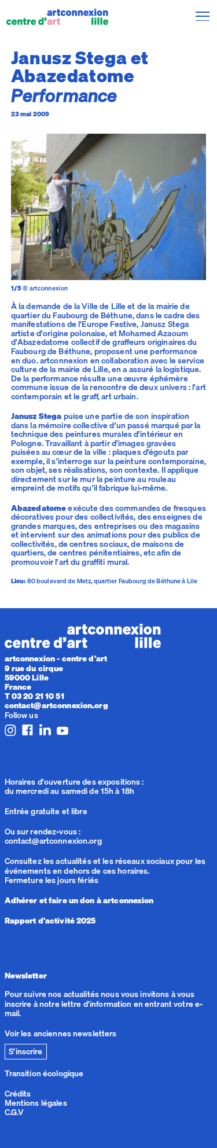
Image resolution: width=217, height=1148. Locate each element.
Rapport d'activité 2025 (50, 920)
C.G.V (14, 1112)
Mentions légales (36, 1103)
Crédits (18, 1093)
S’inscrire (25, 1051)
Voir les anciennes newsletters (61, 1033)
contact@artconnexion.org (56, 705)
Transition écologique (44, 1073)
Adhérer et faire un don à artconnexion (79, 900)
